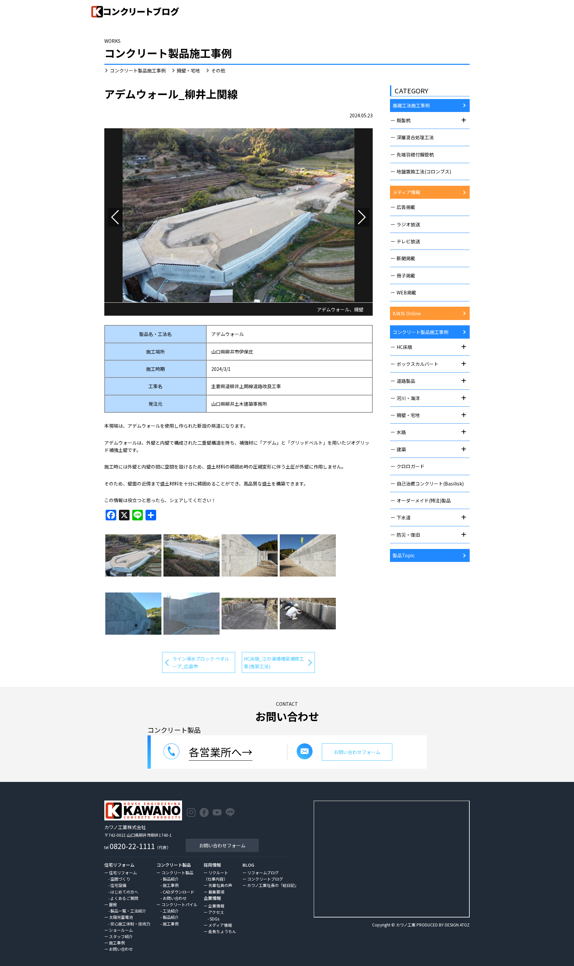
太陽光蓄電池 (121, 917)
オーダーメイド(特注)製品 (424, 500)
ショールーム (121, 930)
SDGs (214, 918)
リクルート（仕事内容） (216, 876)
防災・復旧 (408, 534)
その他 (218, 70)
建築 (401, 449)
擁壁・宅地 (188, 70)
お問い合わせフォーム (222, 845)
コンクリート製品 (177, 872)
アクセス (216, 912)
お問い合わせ (121, 949)
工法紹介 (171, 910)
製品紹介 (171, 879)
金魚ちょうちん (222, 931)
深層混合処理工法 (415, 137)
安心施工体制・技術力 (130, 923)
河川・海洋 (408, 398)
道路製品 (406, 380)
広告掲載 (406, 207)
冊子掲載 (406, 275)
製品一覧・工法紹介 (128, 910)
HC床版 (404, 347)
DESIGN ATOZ (457, 924)
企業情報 (216, 906)
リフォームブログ (263, 872)
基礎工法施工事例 (411, 105)
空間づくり (120, 879)
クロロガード (411, 466)
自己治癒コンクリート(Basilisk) (430, 483)
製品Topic (404, 555)
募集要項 (216, 892)
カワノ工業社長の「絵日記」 (273, 885)
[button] (115, 217)
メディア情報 (406, 192)
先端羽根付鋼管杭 (415, 154)
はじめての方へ (124, 892)
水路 (401, 432)
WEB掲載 (406, 292)
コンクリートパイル (179, 904)
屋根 (113, 904)
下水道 (404, 517)
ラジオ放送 (408, 224)
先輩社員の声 (220, 885)
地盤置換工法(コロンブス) (424, 171)
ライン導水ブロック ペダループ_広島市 (200, 662)
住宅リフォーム (123, 872)
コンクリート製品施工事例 (138, 70)
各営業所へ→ (220, 751)
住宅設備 (118, 885)
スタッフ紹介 (121, 936)
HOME (515, 31)
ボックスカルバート (417, 364)
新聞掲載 (406, 258)
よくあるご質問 (124, 898)
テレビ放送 (408, 241)
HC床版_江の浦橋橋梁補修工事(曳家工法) (274, 662)
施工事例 (117, 942)
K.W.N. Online (407, 313)
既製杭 (404, 120)
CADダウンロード (178, 892)
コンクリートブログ (265, 879)
